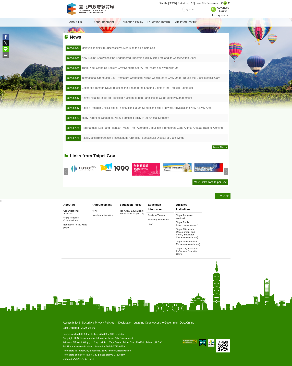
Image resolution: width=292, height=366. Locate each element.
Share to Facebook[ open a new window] (6, 37)
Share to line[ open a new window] (6, 49)
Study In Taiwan (156, 215)
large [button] (228, 3)
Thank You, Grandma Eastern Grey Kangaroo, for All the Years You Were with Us (122, 68)
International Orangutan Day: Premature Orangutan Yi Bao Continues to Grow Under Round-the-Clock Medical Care (143, 77)
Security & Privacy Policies (98, 322)
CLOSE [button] (224, 196)
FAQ (192, 3)
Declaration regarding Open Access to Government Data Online (156, 322)
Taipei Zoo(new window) (184, 216)
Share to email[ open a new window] (6, 55)
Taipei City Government (207, 3)
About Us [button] (75, 22)
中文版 (172, 3)
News (95, 210)
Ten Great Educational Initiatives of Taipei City (132, 212)
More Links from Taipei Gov (210, 182)
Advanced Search (223, 9)
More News (220, 147)
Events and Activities (102, 215)
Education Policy (130, 204)
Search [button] (213, 9)
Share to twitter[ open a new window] (6, 43)
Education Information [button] (160, 22)
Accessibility (70, 322)
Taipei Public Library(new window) (187, 223)
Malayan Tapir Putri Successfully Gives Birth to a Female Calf (111, 48)
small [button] (221, 3)
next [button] (226, 171)
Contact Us (182, 3)
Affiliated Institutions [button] (188, 22)
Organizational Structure (71, 212)
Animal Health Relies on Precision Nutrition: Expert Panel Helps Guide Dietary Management (129, 97)
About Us (69, 204)
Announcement (102, 204)
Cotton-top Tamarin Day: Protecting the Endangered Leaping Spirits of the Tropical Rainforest (130, 87)
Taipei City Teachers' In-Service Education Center (187, 251)
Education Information (155, 207)
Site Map (163, 3)
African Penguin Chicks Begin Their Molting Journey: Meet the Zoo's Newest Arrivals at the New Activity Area (139, 107)
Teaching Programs (158, 219)
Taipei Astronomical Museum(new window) (188, 243)
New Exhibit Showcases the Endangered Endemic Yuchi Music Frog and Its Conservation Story (131, 58)
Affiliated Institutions (183, 207)
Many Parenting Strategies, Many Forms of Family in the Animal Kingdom (118, 117)
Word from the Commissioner (71, 219)
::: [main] (64, 31)
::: (1, 1)
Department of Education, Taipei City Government (91, 9)
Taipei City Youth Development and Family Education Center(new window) (187, 233)
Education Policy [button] (132, 22)
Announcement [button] (103, 22)
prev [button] (66, 171)
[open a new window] (83, 168)
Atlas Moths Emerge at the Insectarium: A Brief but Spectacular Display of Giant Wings (125, 137)
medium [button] (225, 3)
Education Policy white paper (75, 226)
